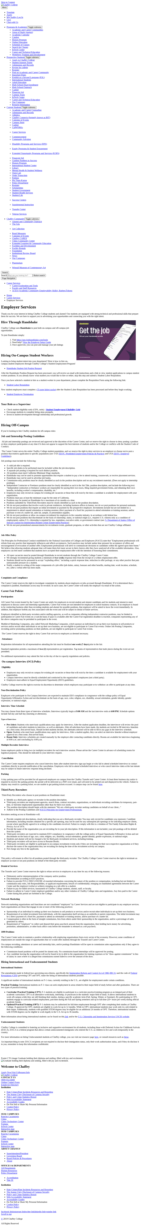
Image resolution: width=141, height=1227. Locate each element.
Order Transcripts (19, 175)
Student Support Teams (22, 62)
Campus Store (18, 122)
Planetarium (17, 263)
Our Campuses (18, 102)
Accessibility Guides (16, 1102)
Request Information (21, 105)
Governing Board (14, 1156)
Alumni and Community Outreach (27, 221)
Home (9, 295)
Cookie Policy (13, 1107)
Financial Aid (18, 92)
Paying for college (20, 67)
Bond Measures (19, 233)
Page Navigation (8, 278)
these (126, 1037)
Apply (9, 15)
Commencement (19, 137)
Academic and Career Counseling (26, 110)
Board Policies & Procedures (19, 1158)
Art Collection (18, 229)
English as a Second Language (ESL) (28, 77)
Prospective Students (16, 57)
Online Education (19, 42)
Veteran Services (19, 214)
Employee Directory (10, 1085)
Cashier (15, 90)
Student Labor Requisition (18, 385)
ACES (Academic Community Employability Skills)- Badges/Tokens (42, 290)
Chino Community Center (23, 241)
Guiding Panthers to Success (24, 160)
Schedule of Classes (20, 45)
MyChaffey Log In (15, 17)
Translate (10, 12)
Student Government (21, 190)
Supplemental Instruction (23, 204)
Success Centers (19, 200)
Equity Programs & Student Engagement (30, 148)
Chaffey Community (16, 219)
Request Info (24, 1072)
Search (4, 275)
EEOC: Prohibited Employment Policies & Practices (81, 454)
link (66, 1016)
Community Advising (21, 139)
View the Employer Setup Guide (37, 342)
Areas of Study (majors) (22, 32)
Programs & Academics (17, 27)
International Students (21, 80)
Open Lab (16, 173)
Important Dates (19, 75)
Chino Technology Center (12, 1121)
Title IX (10, 1180)
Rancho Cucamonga (10, 1116)
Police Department (20, 183)
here (100, 784)
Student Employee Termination (20, 394)
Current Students (14, 107)
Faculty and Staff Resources (24, 288)
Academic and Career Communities (27, 30)
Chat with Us (12, 22)
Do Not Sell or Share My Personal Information (27, 1104)
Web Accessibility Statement (19, 1099)
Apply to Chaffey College (23, 60)
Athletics (16, 115)
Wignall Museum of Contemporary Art (29, 267)
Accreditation (12, 1178)
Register (15, 70)
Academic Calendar (20, 35)
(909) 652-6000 (8, 1080)
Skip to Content (8, 2)
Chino (3, 1119)
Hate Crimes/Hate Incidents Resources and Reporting (30, 1092)
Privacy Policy (13, 1109)
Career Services (19, 132)
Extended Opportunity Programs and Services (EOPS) (35, 153)
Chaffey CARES (19, 238)
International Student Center (24, 165)
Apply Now (6, 1072)
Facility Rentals (19, 248)
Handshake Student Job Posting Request (24, 368)
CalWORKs (17, 127)
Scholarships (17, 188)
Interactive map (7, 1129)
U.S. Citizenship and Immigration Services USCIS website (103, 1016)
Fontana (4, 1124)
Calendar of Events (20, 120)
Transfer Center (19, 209)
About (9, 1161)
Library (15, 168)
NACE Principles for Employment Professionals (61, 810)
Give (9, 20)
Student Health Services (22, 193)
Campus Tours (18, 95)
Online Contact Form (10, 1082)
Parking (15, 178)
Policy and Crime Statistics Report (21, 1097)
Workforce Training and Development (28, 54)
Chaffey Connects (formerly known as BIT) (31, 117)
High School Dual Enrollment (25, 85)
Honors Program (19, 40)
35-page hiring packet (46, 389)
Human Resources (9, 1170)
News (14, 256)
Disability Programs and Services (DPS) (29, 144)
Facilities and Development (24, 246)
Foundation (17, 251)
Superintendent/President (17, 1153)
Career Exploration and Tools (25, 285)
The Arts (16, 224)
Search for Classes (20, 47)
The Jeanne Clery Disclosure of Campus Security (28, 1094)
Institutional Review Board (24, 253)
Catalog (15, 37)
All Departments (8, 1168)
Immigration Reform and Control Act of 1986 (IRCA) (92, 973)
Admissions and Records (23, 65)
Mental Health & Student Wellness (27, 170)
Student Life (17, 195)
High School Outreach (22, 87)
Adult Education (19, 82)
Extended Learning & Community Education (31, 243)
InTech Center (18, 50)
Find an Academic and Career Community (30, 72)
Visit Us (15, 1072)
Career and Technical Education (26, 52)
